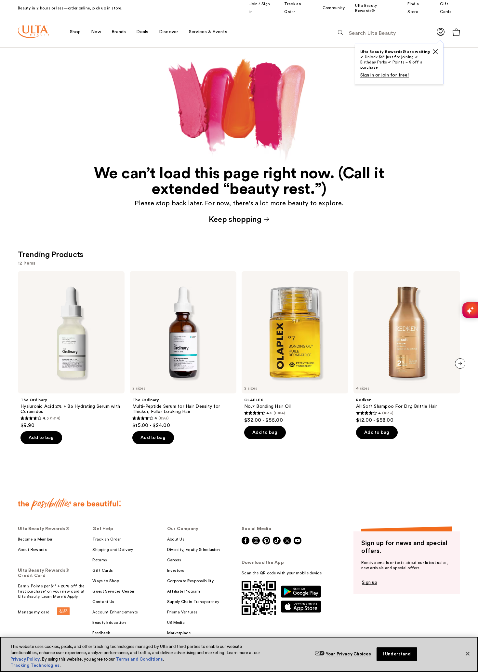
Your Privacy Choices (348, 654)
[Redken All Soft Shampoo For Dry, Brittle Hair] (406, 347)
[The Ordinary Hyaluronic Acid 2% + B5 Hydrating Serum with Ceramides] (71, 350)
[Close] (467, 653)
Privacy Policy (25, 659)
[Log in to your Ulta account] (441, 32)
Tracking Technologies (35, 665)
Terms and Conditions (139, 659)
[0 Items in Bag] (456, 32)
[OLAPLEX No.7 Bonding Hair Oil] (295, 347)
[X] (435, 51)
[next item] (460, 363)
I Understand (397, 654)
